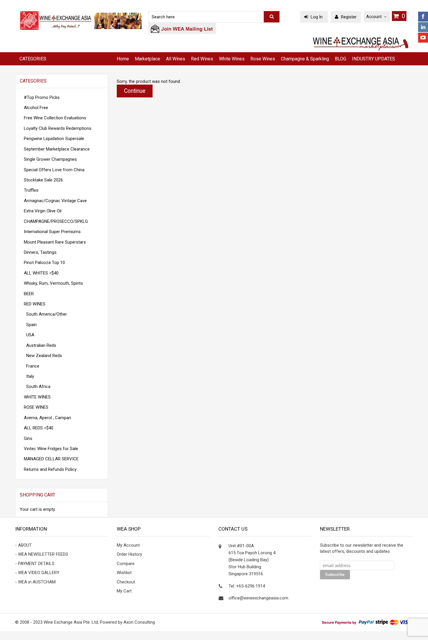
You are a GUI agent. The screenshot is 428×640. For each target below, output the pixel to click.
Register (348, 17)
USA (29, 335)
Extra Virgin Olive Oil (42, 211)
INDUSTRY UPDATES (373, 59)
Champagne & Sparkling (305, 59)
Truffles (31, 190)
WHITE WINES (37, 397)
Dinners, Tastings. (40, 252)
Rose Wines (262, 59)
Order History (129, 554)
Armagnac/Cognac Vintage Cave (55, 200)
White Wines (232, 59)
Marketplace (147, 59)
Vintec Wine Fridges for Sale (51, 448)
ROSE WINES (36, 407)
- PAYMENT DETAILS (34, 563)
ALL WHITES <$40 (41, 273)
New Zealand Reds (43, 355)
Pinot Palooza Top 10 (44, 262)
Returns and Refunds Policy (50, 469)
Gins (28, 438)
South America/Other (45, 314)
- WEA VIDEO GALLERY (37, 572)
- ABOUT (23, 545)
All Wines (175, 59)
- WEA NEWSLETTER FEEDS (41, 554)
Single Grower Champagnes (50, 159)
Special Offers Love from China (54, 169)
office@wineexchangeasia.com (258, 598)
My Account (128, 545)
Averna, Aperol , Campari (47, 417)
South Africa (37, 386)
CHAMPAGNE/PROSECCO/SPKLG (56, 221)
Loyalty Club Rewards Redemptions (57, 128)
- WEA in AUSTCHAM (35, 582)
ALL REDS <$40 (38, 428)
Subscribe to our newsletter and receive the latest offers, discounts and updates (361, 548)
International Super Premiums (52, 231)
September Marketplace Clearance (57, 149)
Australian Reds (40, 345)
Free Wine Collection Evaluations (55, 117)
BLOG (340, 59)
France (31, 366)
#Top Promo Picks (42, 97)
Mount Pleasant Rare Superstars (55, 242)
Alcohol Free (36, 107)
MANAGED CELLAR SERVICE (51, 458)
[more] (95, 495)
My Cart (124, 591)
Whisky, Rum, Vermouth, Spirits (53, 283)
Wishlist (124, 572)
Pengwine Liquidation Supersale (54, 138)
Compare (126, 563)
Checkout (126, 582)
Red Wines (202, 59)
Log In (316, 17)
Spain (30, 324)
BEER (29, 293)
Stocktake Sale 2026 (43, 180)
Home (123, 59)
